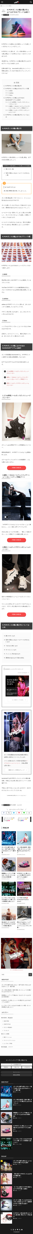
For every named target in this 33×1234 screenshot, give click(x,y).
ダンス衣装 (6, 14)
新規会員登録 (16, 1075)
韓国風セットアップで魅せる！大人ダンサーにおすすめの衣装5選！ (16, 996)
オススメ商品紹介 (8, 1027)
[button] (4, 812)
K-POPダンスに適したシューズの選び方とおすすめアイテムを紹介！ (16, 1001)
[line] (17, 1229)
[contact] (22, 1229)
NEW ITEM (6, 1021)
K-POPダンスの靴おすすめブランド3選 (17, 88)
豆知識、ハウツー (8, 1047)
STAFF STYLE (7, 1024)
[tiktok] (15, 1229)
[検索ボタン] (31, 2)
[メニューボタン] (2, 2)
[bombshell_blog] (16, 2)
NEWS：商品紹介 (8, 1017)
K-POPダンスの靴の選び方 (14, 86)
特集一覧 (16, 1067)
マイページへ (16, 1072)
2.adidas (11, 93)
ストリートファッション (9, 1040)
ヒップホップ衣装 (8, 1043)
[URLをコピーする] (29, 812)
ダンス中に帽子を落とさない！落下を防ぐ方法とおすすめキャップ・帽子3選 (16, 985)
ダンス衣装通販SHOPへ (16, 1064)
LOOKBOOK (27, 1067)
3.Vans (10, 95)
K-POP (14, 805)
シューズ (19, 805)
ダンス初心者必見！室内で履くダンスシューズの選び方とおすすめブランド (16, 990)
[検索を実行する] (30, 974)
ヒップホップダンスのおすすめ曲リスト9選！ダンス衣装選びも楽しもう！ (16, 1006)
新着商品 (6, 1067)
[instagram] (13, 1229)
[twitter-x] (11, 1229)
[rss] (20, 1229)
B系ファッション (8, 1037)
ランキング (6, 1030)
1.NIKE (10, 90)
